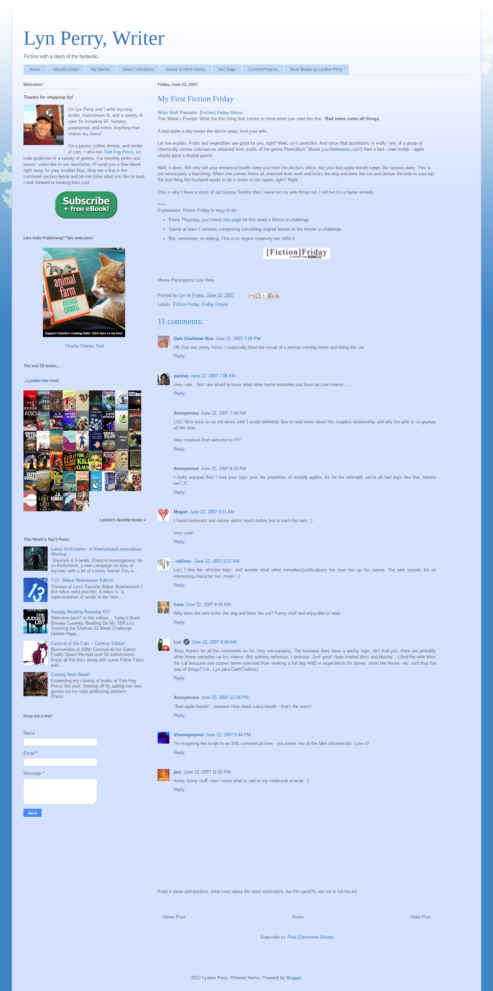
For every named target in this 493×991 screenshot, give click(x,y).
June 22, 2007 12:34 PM (225, 697)
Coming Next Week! (70, 674)
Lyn (177, 642)
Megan (180, 511)
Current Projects (263, 69)
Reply (179, 356)
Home (35, 69)
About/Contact (66, 69)
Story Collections (138, 69)
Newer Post (174, 916)
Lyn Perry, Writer (93, 38)
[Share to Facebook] (270, 295)
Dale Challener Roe (193, 338)
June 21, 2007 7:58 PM (238, 338)
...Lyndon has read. (41, 380)
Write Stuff (168, 112)
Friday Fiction (215, 304)
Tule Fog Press (118, 151)
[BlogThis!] (258, 295)
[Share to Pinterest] (277, 295)
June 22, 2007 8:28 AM (223, 468)
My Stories (100, 69)
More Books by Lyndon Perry (316, 69)
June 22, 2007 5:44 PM (228, 734)
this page (232, 219)
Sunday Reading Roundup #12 (80, 611)
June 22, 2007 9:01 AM (211, 511)
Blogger (293, 977)
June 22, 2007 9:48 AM (213, 642)
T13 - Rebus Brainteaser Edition (82, 580)
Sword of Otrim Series (186, 69)
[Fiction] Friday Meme (221, 112)
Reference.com (345, 149)
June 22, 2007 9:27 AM (217, 561)
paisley (181, 375)
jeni (177, 771)
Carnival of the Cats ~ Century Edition (88, 643)
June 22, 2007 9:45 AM (207, 604)
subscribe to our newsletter (64, 164)
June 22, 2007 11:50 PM (207, 771)
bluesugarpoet (189, 734)
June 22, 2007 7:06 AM (212, 375)
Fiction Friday (186, 304)
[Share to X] (264, 295)
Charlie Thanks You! (84, 345)
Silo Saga (227, 69)
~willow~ (183, 561)
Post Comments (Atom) (310, 937)
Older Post (420, 916)
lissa (178, 604)
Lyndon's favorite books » (123, 520)
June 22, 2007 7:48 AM (223, 413)
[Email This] (251, 295)
